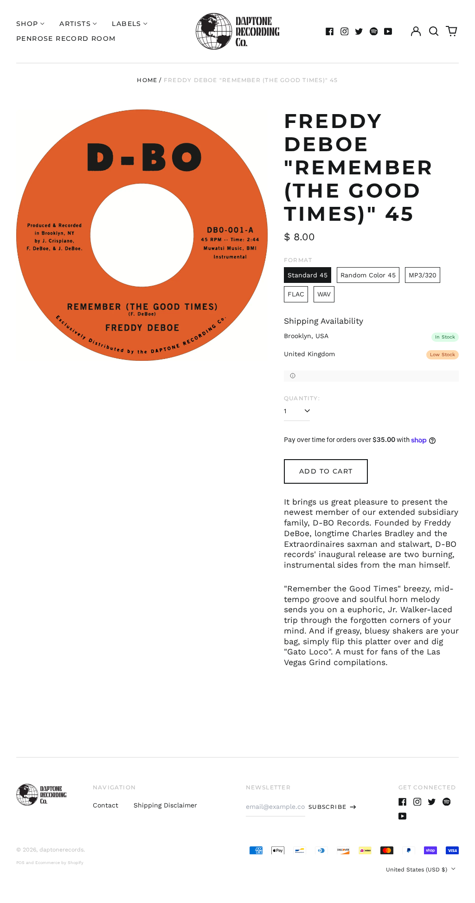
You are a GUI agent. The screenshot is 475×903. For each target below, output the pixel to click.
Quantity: (302, 398)
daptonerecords (61, 849)
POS (20, 862)
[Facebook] (330, 31)
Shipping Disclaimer (165, 805)
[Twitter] (359, 31)
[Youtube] (388, 31)
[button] (433, 31)
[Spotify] (374, 31)
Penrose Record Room (66, 38)
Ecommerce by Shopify (59, 862)
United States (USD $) (417, 869)
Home (147, 80)
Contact (105, 805)
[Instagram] (344, 31)
